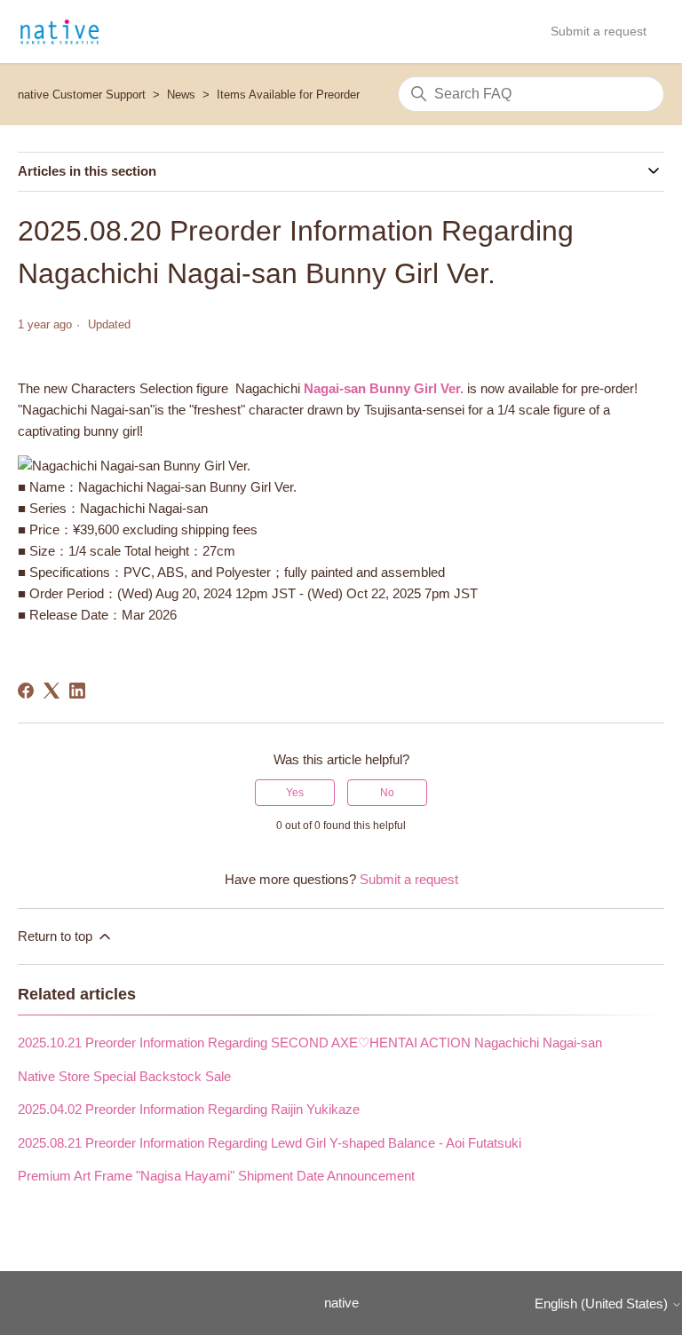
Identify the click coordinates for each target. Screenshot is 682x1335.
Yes (295, 792)
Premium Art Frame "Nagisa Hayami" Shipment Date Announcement (216, 1175)
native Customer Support (82, 94)
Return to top (57, 936)
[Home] (59, 32)
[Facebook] (26, 691)
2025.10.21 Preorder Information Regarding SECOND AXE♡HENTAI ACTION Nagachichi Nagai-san (310, 1042)
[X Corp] (51, 691)
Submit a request (598, 31)
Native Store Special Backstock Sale (124, 1076)
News (181, 94)
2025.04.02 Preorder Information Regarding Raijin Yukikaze (189, 1109)
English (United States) (603, 1303)
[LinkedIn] (77, 691)
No (387, 792)
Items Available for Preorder (288, 94)
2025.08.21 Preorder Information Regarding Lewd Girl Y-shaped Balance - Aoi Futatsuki (269, 1142)
